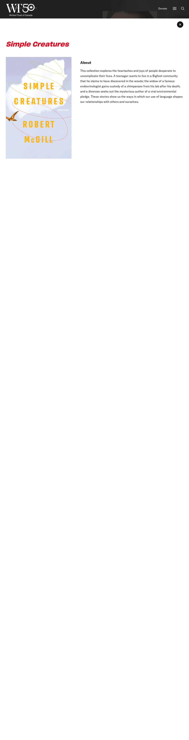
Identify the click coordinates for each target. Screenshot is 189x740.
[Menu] (174, 8)
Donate (162, 8)
